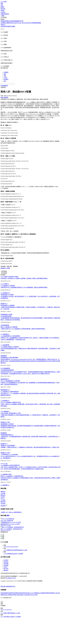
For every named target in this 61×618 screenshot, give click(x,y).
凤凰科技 (17, 593)
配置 (5, 355)
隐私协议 (6, 570)
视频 (5, 74)
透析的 (7, 294)
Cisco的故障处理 (10, 391)
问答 (6, 26)
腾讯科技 (7, 593)
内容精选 (6, 72)
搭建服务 (7, 424)
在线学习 (3, 24)
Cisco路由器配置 (5, 345)
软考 (10, 22)
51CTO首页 (4, 1)
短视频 (13, 21)
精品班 (2, 7)
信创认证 (13, 22)
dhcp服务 (9, 474)
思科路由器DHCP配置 (6, 314)
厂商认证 (23, 22)
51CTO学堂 (7, 553)
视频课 (2, 21)
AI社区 (5, 77)
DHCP (8, 292)
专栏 (11, 26)
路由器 (5, 292)
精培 (11, 553)
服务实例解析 (9, 357)
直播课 (16, 21)
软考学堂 (20, 21)
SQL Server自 (4, 463)
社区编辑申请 (4, 85)
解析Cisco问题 (9, 327)
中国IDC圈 (16, 594)
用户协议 (6, 568)
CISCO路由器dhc (5, 411)
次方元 (31, 594)
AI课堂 (2, 15)
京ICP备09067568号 (11, 578)
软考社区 (3, 8)
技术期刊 (6, 79)
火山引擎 (35, 594)
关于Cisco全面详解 (10, 380)
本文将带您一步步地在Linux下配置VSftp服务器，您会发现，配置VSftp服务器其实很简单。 (24, 278)
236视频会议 (10, 594)
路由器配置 (7, 368)
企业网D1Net (22, 594)
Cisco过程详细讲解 (10, 336)
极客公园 (4, 594)
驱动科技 (22, 593)
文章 (2, 26)
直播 (13, 26)
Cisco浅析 (8, 285)
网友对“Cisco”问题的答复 (12, 476)
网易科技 (12, 593)
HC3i (12, 546)
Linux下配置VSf (5, 283)
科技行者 (26, 593)
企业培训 (3, 12)
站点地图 (6, 563)
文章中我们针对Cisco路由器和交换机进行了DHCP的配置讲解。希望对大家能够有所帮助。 (24, 287)
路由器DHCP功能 (5, 422)
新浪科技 (3, 593)
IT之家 (55, 593)
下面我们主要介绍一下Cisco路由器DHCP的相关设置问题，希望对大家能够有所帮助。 (23, 328)
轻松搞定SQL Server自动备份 (9, 454)
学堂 (2, 5)
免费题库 (38, 22)
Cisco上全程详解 (10, 346)
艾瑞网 (35, 593)
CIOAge (9, 546)
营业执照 (3, 586)
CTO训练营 (20, 553)
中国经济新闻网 (50, 593)
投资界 (27, 594)
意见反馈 (6, 565)
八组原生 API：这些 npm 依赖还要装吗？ (11, 512)
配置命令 (6, 379)
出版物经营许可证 (10, 586)
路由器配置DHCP (5, 389)
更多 (8, 515)
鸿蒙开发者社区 (5, 14)
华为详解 (7, 370)
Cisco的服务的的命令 (10, 465)
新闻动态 (6, 562)
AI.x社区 (25, 550)
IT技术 (27, 22)
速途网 (44, 593)
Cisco (2, 292)
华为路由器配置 (5, 325)
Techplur (16, 546)
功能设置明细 (8, 445)
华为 (6, 316)
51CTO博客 (7, 550)
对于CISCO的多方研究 (11, 402)
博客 (2, 3)
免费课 (2, 10)
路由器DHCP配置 (5, 268)
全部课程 (3, 22)
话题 (5, 75)
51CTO (5, 546)
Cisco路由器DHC (5, 334)
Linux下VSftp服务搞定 (9, 276)
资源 (4, 26)
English (5, 567)
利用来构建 (7, 434)
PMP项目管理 (32, 22)
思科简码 (8, 305)
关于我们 (6, 560)
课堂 (9, 26)
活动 (5, 81)
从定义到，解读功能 (11, 413)
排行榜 (9, 21)
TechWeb (31, 593)
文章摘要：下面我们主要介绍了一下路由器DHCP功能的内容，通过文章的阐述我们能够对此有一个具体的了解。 (30, 447)
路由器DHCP (4, 303)
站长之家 (39, 593)
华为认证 (18, 22)
